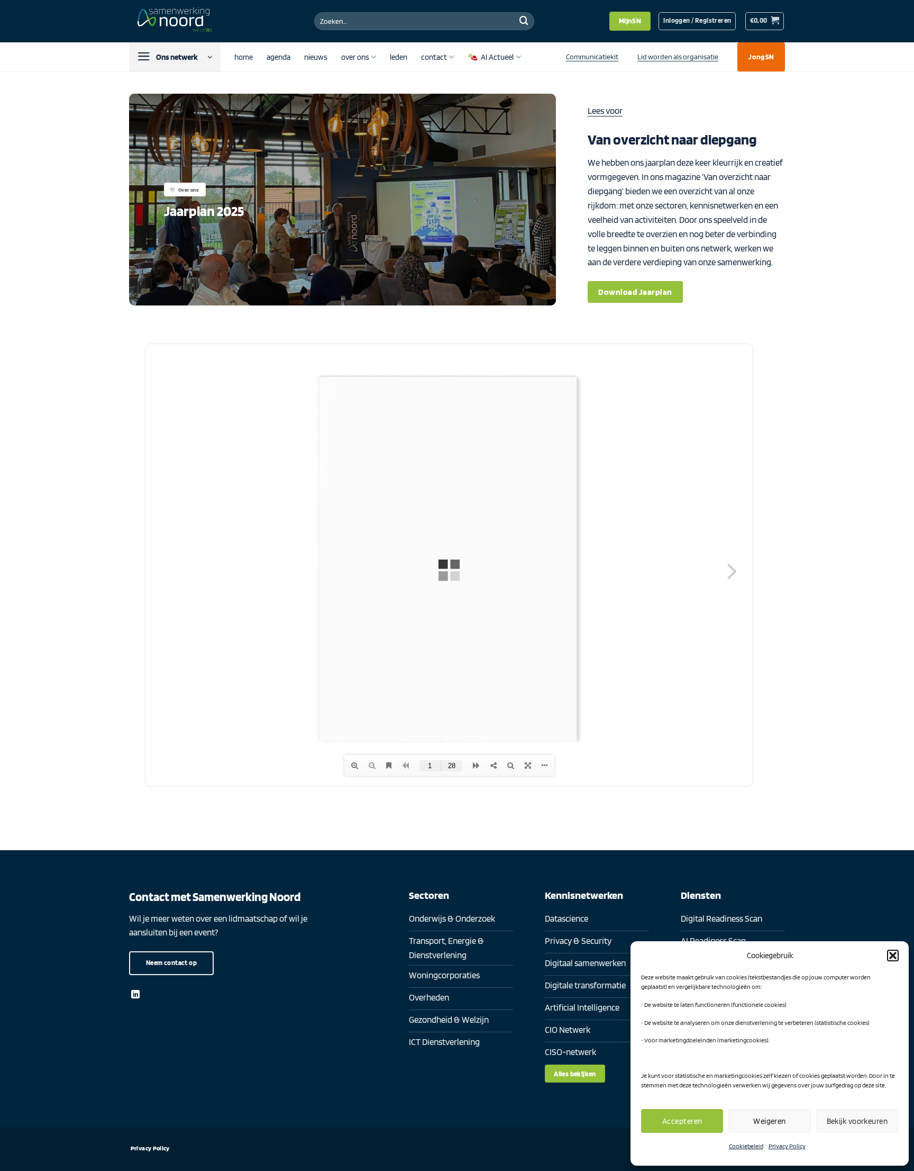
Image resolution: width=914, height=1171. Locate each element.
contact (434, 57)
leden (398, 57)
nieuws (315, 57)
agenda (278, 57)
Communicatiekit (592, 56)
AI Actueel (497, 57)
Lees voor (605, 110)
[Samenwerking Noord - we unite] (176, 21)
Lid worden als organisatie (677, 56)
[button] (893, 955)
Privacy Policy (787, 1146)
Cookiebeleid (746, 1146)
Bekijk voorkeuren (857, 1121)
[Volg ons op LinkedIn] (135, 994)
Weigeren (769, 1121)
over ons (355, 57)
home (243, 57)
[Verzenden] (523, 21)
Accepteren (682, 1121)
